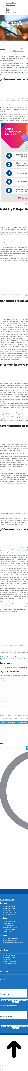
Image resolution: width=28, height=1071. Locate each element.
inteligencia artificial (18, 51)
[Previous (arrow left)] (0, 1068)
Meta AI (2, 49)
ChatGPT (23, 73)
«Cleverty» (3, 581)
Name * (2, 698)
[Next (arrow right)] (2, 1068)
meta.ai (8, 450)
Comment (3, 678)
